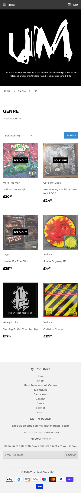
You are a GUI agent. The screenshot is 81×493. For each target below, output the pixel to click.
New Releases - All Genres (40, 385)
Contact (40, 398)
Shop (40, 380)
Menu (11, 4)
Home (7, 90)
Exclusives (40, 389)
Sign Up (71, 454)
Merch (40, 412)
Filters (71, 135)
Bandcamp (40, 394)
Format (40, 407)
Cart (75, 4)
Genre (22, 90)
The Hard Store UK (41, 472)
